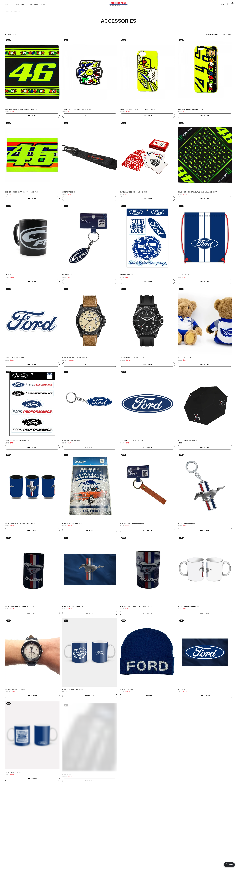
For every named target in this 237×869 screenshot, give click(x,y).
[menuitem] (9, 4)
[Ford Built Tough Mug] (32, 735)
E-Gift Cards (33, 4)
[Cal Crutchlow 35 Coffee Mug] (89, 818)
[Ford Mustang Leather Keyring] (147, 486)
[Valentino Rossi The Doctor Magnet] (89, 72)
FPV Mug (8, 275)
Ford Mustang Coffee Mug (188, 606)
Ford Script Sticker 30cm (15, 358)
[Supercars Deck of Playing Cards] (147, 155)
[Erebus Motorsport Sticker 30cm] (205, 735)
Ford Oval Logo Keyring (71, 440)
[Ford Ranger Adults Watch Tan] (89, 320)
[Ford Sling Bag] (205, 238)
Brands (7, 4)
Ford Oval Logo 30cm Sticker (131, 440)
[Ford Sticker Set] (147, 238)
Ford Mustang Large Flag (72, 606)
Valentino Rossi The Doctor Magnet (76, 109)
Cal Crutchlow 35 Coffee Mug (74, 855)
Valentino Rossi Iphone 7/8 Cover (190, 109)
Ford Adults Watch (127, 772)
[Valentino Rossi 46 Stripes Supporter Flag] (32, 155)
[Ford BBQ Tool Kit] (89, 735)
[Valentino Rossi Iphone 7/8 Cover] (205, 72)
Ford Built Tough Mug (13, 772)
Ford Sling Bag (183, 275)
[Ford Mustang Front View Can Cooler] (32, 569)
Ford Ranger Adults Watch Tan (74, 358)
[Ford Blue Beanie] (147, 652)
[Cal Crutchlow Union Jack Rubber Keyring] (32, 818)
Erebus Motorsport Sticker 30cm (191, 772)
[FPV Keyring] (89, 238)
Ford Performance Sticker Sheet (18, 440)
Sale (43, 4)
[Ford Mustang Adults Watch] (32, 652)
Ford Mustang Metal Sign (72, 523)
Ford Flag (182, 689)
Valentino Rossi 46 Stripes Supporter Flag (21, 192)
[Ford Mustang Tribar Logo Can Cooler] (32, 486)
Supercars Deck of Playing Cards (133, 192)
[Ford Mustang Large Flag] (89, 569)
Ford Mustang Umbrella (187, 440)
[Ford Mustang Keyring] (205, 486)
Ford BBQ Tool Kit (69, 772)
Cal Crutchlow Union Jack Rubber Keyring (21, 855)
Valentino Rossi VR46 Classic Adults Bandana (22, 109)
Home (6, 11)
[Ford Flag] (205, 652)
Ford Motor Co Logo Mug (72, 689)
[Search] (228, 4)
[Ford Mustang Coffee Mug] (205, 569)
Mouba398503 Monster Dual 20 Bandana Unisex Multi (197, 192)
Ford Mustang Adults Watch (16, 689)
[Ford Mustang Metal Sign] (89, 486)
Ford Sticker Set (126, 275)
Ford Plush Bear (184, 358)
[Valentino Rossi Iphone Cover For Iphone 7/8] (147, 72)
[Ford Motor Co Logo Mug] (89, 652)
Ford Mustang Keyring (187, 523)
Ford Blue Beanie (126, 689)
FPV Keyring (67, 275)
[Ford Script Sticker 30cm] (32, 320)
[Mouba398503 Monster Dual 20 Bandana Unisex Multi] (205, 155)
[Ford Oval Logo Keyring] (89, 403)
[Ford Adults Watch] (147, 735)
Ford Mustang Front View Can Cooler (20, 606)
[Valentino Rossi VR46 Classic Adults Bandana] (32, 72)
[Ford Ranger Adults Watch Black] (147, 320)
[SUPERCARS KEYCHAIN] (89, 155)
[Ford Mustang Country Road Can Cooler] (147, 569)
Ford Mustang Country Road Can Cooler (136, 606)
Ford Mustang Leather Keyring (132, 523)
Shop (10, 11)
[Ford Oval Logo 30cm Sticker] (147, 403)
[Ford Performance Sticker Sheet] (32, 403)
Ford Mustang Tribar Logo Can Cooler (20, 523)
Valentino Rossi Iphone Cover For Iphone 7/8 (137, 109)
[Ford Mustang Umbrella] (205, 403)
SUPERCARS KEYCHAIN (70, 192)
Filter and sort (12, 34)
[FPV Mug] (32, 238)
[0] (231, 4)
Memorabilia (19, 4)
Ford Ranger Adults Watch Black (133, 358)
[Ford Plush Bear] (205, 320)
